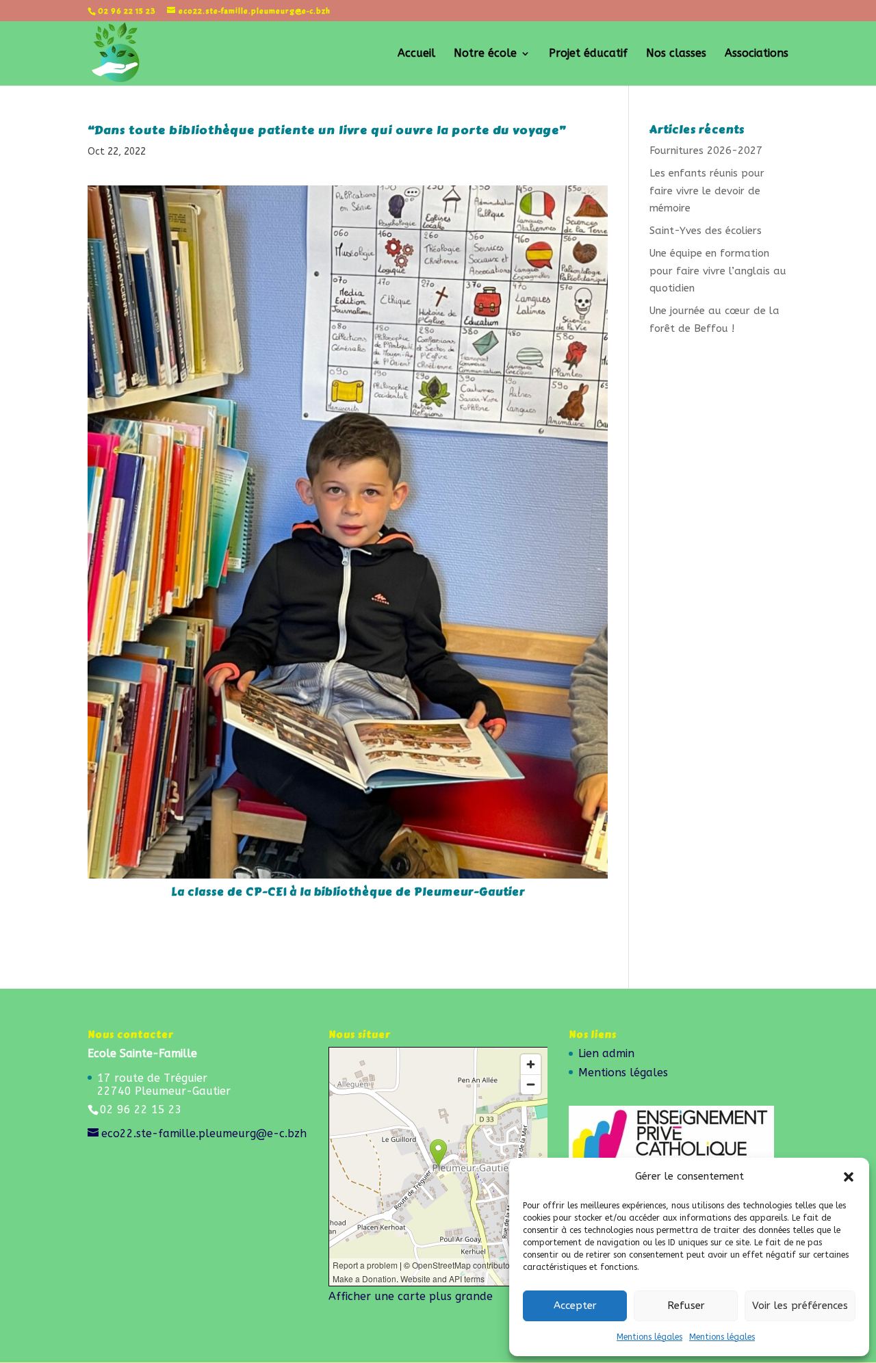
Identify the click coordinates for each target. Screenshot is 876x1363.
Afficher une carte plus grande (410, 1296)
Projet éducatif (588, 54)
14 (417, 850)
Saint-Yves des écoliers (705, 230)
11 (383, 850)
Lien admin (606, 1053)
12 (394, 850)
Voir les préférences (800, 1305)
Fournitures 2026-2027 (705, 150)
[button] (848, 1177)
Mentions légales (649, 1337)
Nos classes (676, 54)
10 (371, 850)
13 (406, 850)
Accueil (416, 54)
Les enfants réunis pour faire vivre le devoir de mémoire (706, 190)
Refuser (686, 1305)
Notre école (485, 54)
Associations (756, 54)
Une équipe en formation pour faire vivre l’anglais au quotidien (717, 270)
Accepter (575, 1305)
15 (429, 850)
